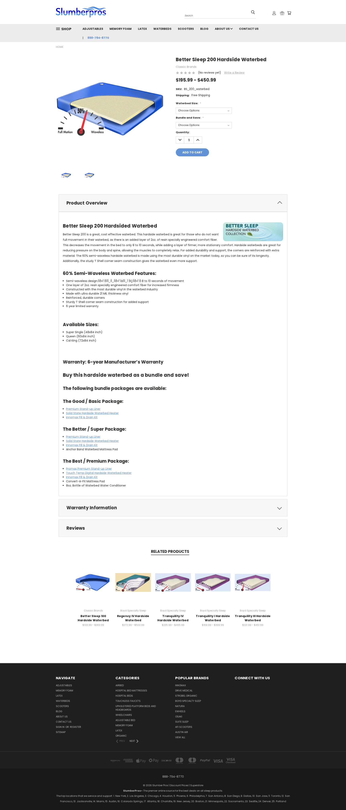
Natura (180, 706)
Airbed (120, 685)
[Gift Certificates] (282, 13)
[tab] (173, 203)
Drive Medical (183, 690)
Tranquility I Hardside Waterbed (213, 618)
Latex (142, 29)
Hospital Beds (124, 695)
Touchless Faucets (128, 701)
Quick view (93, 578)
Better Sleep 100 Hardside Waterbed (93, 618)
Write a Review (234, 73)
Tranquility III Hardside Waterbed (253, 618)
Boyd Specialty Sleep (188, 701)
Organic (121, 735)
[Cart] (289, 13)
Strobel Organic (186, 695)
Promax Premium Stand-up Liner (89, 469)
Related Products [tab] (170, 551)
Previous (325, 801)
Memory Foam (121, 29)
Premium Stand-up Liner (83, 409)
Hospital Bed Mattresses (131, 690)
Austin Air (181, 732)
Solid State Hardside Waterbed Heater (92, 413)
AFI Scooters (183, 727)
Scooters (186, 29)
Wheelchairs (124, 715)
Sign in (60, 727)
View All (180, 737)
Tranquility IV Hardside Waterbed (172, 618)
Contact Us (248, 29)
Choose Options (93, 585)
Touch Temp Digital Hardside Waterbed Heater (99, 473)
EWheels (180, 711)
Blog (204, 29)
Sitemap (60, 732)
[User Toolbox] (274, 13)
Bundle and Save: (190, 118)
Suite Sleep (181, 721)
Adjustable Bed (125, 720)
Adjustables (92, 29)
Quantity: (183, 132)
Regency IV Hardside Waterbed (133, 618)
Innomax (180, 685)
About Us (222, 29)
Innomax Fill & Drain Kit (82, 417)
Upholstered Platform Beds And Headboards (136, 707)
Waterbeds (162, 29)
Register (75, 727)
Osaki (178, 716)
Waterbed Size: (188, 103)
